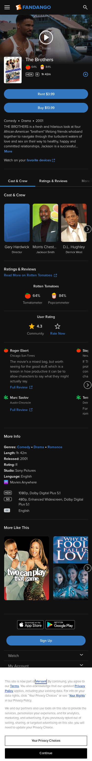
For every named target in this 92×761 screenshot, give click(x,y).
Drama (39, 447)
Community (35, 333)
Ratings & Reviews (53, 181)
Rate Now (57, 333)
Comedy (23, 447)
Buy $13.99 (46, 108)
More (8, 151)
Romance (55, 447)
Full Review (18, 387)
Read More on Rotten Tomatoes (28, 275)
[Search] (85, 7)
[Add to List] (85, 74)
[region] (46, 714)
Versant (41, 681)
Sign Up (46, 641)
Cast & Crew (17, 181)
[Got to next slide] (87, 229)
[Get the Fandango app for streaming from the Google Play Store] (60, 625)
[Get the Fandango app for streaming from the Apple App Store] (30, 625)
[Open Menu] (7, 7)
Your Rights (77, 696)
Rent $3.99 (46, 94)
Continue (45, 753)
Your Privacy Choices (46, 741)
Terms (14, 686)
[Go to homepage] (33, 7)
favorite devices (39, 160)
